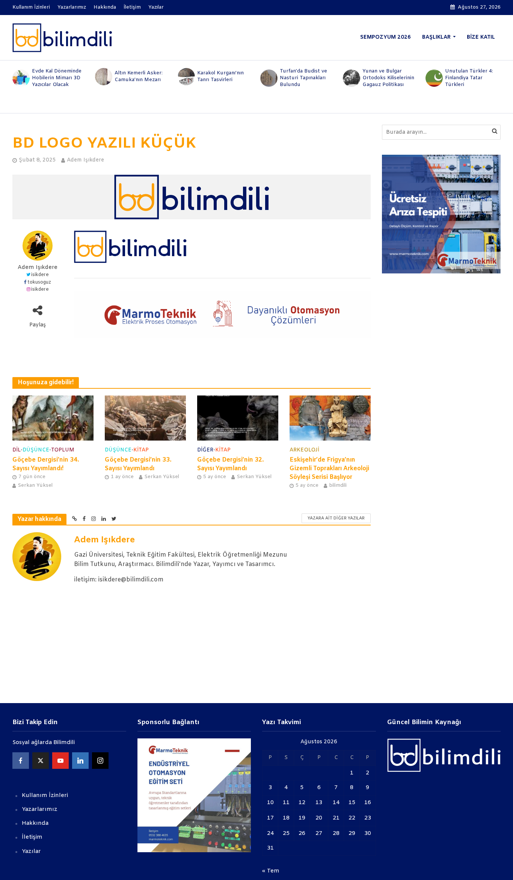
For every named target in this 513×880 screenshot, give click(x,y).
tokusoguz (39, 282)
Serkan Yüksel (35, 485)
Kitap (141, 450)
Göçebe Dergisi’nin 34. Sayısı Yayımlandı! (45, 464)
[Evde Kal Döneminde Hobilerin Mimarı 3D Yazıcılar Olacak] (20, 78)
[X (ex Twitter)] (40, 760)
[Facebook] (20, 760)
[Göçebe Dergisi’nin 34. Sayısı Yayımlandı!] (53, 418)
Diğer (205, 450)
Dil (16, 450)
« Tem (270, 871)
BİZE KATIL (481, 37)
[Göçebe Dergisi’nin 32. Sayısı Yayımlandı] (237, 418)
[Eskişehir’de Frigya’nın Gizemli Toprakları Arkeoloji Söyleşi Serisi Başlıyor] (330, 418)
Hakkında (105, 7)
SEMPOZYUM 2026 (385, 37)
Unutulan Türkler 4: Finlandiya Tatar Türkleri (469, 78)
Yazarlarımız (71, 7)
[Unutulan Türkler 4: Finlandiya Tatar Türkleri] (433, 78)
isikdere (40, 275)
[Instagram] (100, 760)
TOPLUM (62, 450)
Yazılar (156, 7)
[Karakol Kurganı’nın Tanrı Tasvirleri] (185, 76)
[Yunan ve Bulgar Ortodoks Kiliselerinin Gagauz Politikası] (351, 78)
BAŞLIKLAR (436, 37)
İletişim (132, 7)
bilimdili (338, 485)
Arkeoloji (304, 450)
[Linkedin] (80, 760)
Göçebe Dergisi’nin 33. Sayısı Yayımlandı (138, 464)
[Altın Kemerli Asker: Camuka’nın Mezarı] (103, 76)
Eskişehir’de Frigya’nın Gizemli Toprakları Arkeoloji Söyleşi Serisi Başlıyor (329, 468)
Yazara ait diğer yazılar (336, 518)
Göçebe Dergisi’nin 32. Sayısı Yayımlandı (230, 464)
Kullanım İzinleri (31, 7)
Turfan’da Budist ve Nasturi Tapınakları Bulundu (303, 78)
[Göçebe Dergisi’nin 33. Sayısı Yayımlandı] (145, 418)
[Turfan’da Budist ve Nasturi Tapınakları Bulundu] (268, 78)
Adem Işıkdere (85, 160)
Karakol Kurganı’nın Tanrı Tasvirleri (220, 76)
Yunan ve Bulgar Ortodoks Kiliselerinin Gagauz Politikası (388, 78)
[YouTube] (60, 760)
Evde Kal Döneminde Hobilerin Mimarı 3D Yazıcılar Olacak (56, 78)
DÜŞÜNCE (36, 450)
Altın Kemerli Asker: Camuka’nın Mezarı (139, 76)
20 (318, 818)
